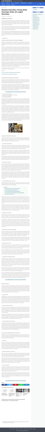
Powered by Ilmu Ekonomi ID (25, 430)
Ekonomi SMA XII (36, 20)
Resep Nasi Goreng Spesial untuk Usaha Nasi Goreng (12, 188)
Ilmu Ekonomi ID (7, 1)
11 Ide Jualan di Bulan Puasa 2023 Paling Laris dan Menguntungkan (14, 192)
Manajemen (35, 25)
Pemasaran (3, 4)
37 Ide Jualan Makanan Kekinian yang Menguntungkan (12, 191)
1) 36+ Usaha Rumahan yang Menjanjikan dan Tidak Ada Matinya (11, 72)
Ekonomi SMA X (36, 17)
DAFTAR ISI (35, 9)
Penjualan (8, 4)
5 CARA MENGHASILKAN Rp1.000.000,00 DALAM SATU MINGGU (15, 91)
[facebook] (4, 385)
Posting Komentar (9, 16)
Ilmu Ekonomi (35, 22)
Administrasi (35, 14)
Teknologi (13, 4)
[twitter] (10, 385)
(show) (7, 38)
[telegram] (26, 385)
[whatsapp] (21, 385)
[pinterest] (15, 385)
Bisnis (40, 14)
